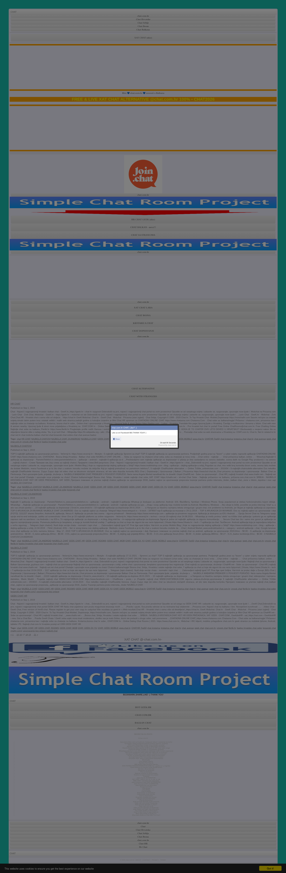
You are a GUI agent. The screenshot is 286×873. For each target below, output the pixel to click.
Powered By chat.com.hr (167, 445)
